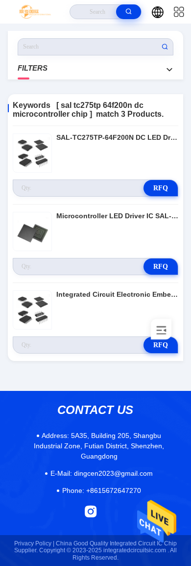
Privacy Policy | (34, 543)
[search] (128, 11)
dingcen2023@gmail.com (101, 473)
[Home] (35, 12)
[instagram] (90, 511)
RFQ (160, 188)
